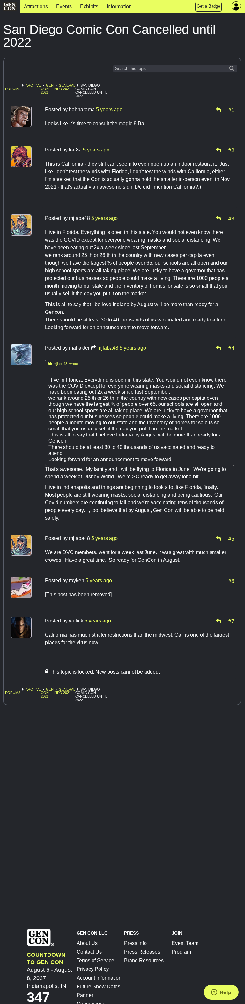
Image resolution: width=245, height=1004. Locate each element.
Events (64, 6)
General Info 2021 (64, 87)
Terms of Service (95, 960)
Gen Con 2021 (47, 88)
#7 (231, 620)
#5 (231, 538)
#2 (231, 149)
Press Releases (142, 951)
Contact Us (89, 951)
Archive (33, 85)
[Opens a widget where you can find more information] (221, 993)
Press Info (135, 943)
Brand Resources (144, 960)
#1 (231, 109)
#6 (231, 580)
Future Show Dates (98, 986)
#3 (231, 218)
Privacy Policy (93, 969)
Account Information (99, 978)
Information (119, 6)
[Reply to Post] (218, 109)
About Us (87, 943)
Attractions (36, 6)
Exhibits (89, 6)
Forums (12, 89)
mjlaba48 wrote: (63, 363)
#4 (231, 348)
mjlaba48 (107, 348)
